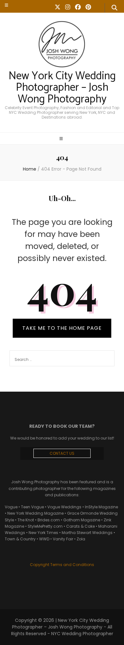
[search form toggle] (114, 8)
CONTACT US (62, 453)
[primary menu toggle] (62, 139)
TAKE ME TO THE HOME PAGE (62, 328)
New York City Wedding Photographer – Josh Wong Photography (62, 88)
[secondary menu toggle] (6, 5)
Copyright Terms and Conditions (62, 564)
